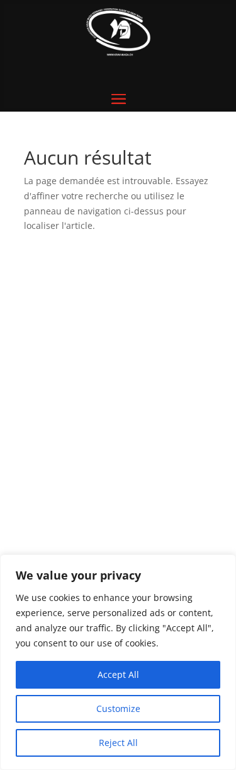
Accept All (118, 674)
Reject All (118, 743)
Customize (118, 709)
